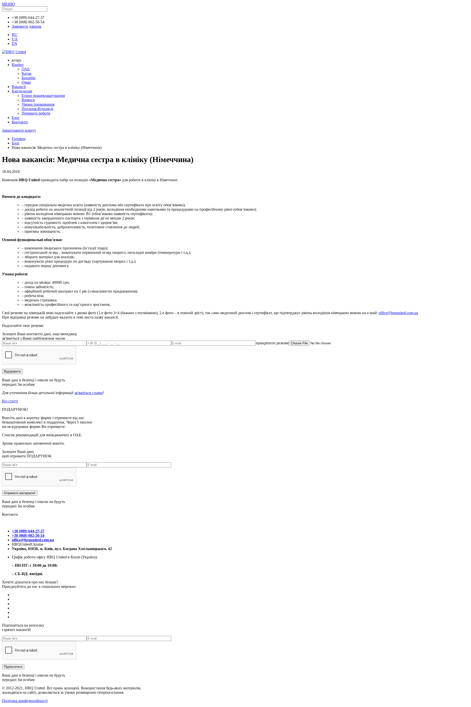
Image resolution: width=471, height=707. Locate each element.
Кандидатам (22, 91)
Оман (26, 82)
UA (15, 39)
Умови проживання (38, 104)
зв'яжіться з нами (88, 393)
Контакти (20, 122)
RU (14, 35)
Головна (19, 139)
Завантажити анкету (19, 130)
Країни (18, 65)
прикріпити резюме (272, 343)
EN (14, 43)
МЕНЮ (8, 4)
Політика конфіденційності (25, 701)
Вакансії (19, 87)
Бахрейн (29, 78)
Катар (26, 73)
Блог (16, 118)
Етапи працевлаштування (43, 95)
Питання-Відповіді (37, 109)
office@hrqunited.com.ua (398, 313)
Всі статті (10, 401)
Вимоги (28, 100)
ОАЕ (26, 69)
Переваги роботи (36, 113)
